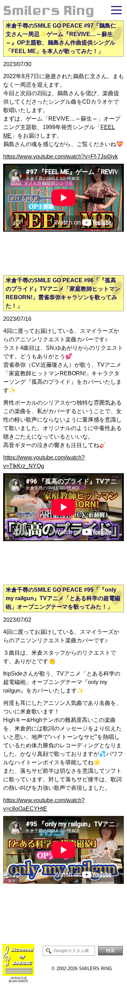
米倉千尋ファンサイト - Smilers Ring (63, 10)
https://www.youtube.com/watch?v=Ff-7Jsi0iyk (60, 156)
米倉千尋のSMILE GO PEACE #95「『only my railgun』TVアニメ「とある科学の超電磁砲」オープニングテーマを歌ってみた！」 (63, 598)
